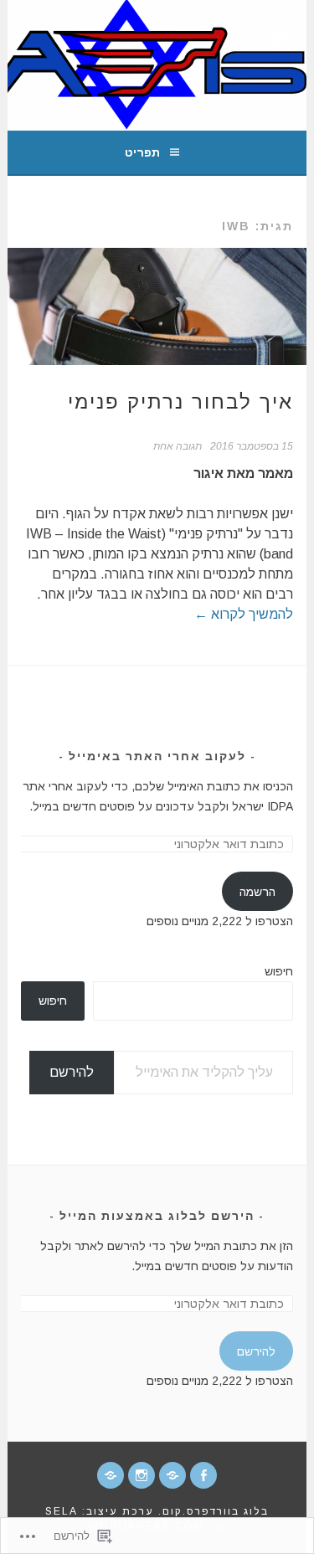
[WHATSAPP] (110, 1475)
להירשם (71, 1072)
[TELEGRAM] (172, 1475)
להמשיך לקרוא (243, 614)
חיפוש (279, 971)
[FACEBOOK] (203, 1475)
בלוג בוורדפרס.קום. (213, 1511)
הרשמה (257, 891)
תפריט (142, 152)
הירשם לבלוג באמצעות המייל (157, 1215)
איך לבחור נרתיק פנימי (180, 401)
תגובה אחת (177, 446)
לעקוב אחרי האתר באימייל (157, 756)
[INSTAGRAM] (141, 1475)
